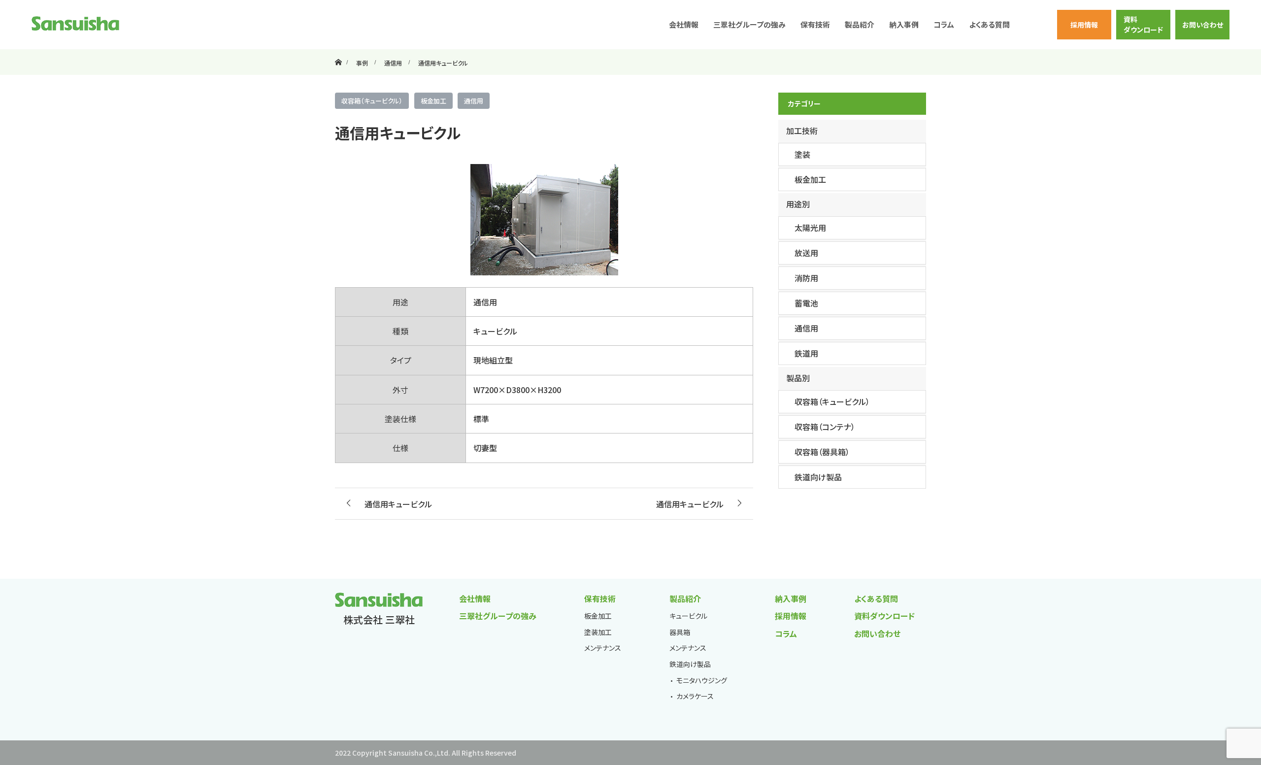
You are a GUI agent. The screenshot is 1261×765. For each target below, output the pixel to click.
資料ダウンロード (1143, 24)
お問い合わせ (1202, 25)
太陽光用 (810, 227)
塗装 (802, 154)
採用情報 (1084, 25)
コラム (943, 24)
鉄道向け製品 (818, 477)
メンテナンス (602, 648)
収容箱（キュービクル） (371, 100)
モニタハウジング (701, 680)
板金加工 (433, 100)
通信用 (473, 100)
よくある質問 (989, 24)
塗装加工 (598, 632)
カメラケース (695, 696)
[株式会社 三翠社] (75, 23)
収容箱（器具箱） (822, 452)
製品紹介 (685, 598)
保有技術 (600, 598)
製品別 (798, 378)
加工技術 (802, 130)
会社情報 (683, 24)
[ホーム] (338, 53)
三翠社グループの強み (749, 24)
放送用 (806, 253)
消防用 (806, 278)
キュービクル (688, 616)
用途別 (798, 204)
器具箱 (679, 632)
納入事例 (904, 24)
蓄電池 (806, 303)
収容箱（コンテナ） (825, 426)
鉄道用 (806, 353)
